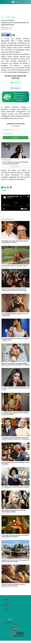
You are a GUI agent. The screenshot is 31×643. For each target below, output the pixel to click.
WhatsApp (16, 83)
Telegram (16, 88)
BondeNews (8, 17)
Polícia (13, 17)
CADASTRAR (15, 137)
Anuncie (10, 619)
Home (2, 17)
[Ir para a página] (15, 2)
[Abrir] (1, 2)
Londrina (4, 190)
